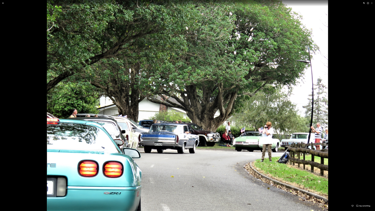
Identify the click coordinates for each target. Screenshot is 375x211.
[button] (5, 105)
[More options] (372, 3)
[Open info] (368, 3)
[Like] (352, 206)
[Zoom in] (364, 3)
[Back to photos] (3, 3)
